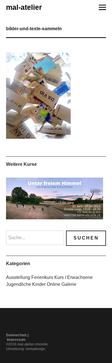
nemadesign (35, 349)
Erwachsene (80, 277)
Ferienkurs (42, 277)
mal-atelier (24, 7)
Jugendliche (18, 284)
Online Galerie (61, 284)
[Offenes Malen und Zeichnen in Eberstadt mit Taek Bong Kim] (54, 198)
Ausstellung (18, 277)
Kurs (59, 277)
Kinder (39, 284)
